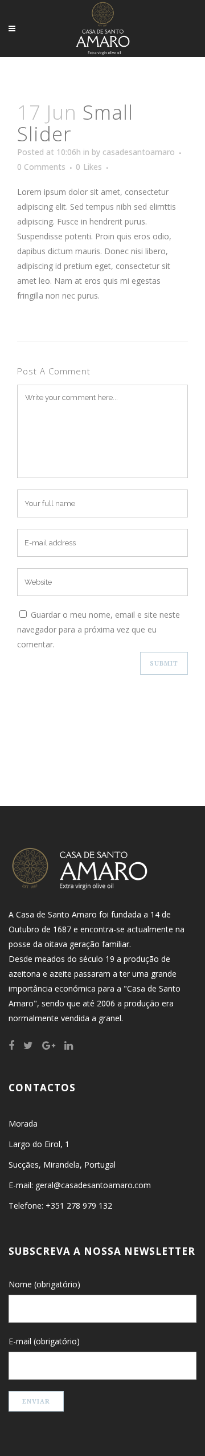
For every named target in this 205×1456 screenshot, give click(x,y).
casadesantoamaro (138, 151)
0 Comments (41, 166)
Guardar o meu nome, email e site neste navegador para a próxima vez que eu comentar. (98, 629)
